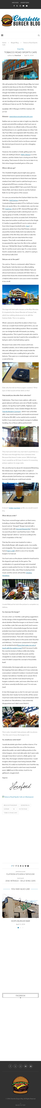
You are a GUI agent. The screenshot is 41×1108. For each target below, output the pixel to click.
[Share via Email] (28, 866)
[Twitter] (17, 6)
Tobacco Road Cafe (10, 813)
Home (4, 43)
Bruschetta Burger (10, 805)
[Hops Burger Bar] (20, 906)
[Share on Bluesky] (25, 866)
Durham (6, 809)
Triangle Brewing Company (11, 412)
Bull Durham (13, 200)
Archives (15, 2)
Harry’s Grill (11, 551)
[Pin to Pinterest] (20, 866)
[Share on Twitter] (18, 866)
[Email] (26, 6)
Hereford (18, 55)
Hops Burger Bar (20, 921)
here (27, 226)
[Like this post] (13, 866)
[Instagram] (20, 6)
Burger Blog (15, 43)
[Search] (39, 35)
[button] (4, 911)
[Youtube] (23, 6)
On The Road (23, 809)
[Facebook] (10, 1066)
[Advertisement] (20, 839)
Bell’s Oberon (25, 155)
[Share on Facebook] (16, 866)
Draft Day (8, 209)
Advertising (24, 2)
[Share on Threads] (23, 866)
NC (14, 809)
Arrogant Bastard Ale (23, 529)
